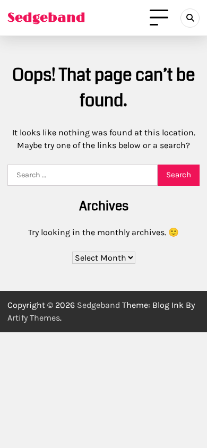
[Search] (190, 18)
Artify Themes (33, 318)
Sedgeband (46, 17)
